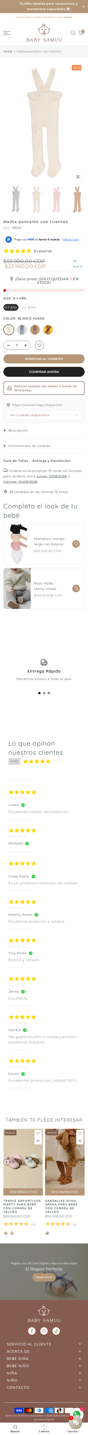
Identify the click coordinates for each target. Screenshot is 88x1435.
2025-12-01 (16, 984)
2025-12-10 (16, 869)
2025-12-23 (17, 946)
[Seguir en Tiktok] (56, 1331)
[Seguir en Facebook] (32, 1331)
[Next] (77, 122)
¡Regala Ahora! (44, 1277)
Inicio (7, 51)
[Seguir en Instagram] (44, 1331)
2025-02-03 (17, 1067)
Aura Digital (46, 1419)
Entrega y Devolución (51, 461)
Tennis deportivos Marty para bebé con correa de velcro (22, 1206)
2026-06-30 (17, 798)
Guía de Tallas (15, 461)
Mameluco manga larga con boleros (49, 541)
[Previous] (10, 122)
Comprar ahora (44, 372)
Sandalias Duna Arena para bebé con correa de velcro (61, 1206)
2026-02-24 (17, 836)
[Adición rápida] (76, 544)
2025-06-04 (17, 1023)
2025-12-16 (16, 908)
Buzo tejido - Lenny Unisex (45, 586)
